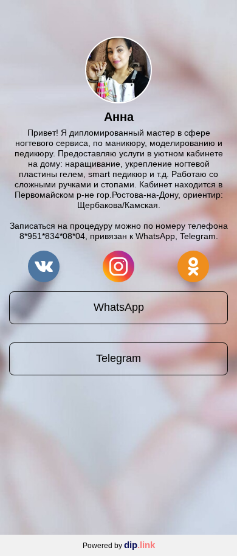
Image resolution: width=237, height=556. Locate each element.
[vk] (44, 266)
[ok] (193, 266)
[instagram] (118, 266)
